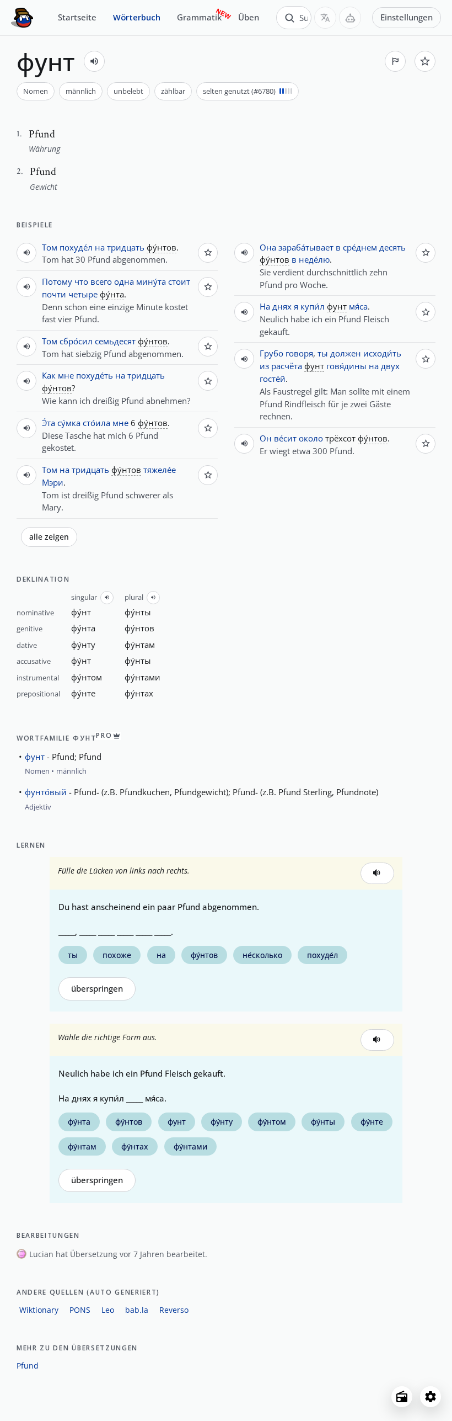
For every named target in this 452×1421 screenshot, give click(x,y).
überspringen (97, 988)
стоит (179, 281)
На (265, 306)
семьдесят (115, 341)
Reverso (174, 1310)
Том (49, 247)
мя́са (358, 306)
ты (323, 353)
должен (345, 353)
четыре (83, 294)
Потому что (65, 281)
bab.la (136, 1310)
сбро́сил (76, 341)
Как (49, 375)
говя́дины (346, 365)
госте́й (273, 378)
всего (101, 281)
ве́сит (285, 438)
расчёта (286, 365)
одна (124, 281)
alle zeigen (49, 537)
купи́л (312, 306)
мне (66, 375)
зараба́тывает (305, 247)
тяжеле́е (159, 469)
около (311, 438)
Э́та (48, 422)
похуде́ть (94, 375)
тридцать (125, 247)
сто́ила (96, 422)
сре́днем (360, 247)
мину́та (151, 281)
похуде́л (76, 247)
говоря (299, 353)
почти (54, 294)
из (264, 365)
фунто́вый (46, 791)
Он (266, 438)
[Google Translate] (325, 18)
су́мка (68, 422)
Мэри (52, 482)
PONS (79, 1310)
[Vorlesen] (94, 61)
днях (282, 306)
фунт (35, 756)
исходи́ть (382, 353)
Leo (107, 1310)
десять (392, 247)
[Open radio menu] (401, 1396)
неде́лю (314, 259)
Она (268, 247)
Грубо (271, 353)
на (100, 247)
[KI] (350, 18)
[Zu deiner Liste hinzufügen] (425, 61)
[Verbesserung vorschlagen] (395, 61)
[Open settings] (430, 1396)
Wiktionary (38, 1310)
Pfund (28, 1365)
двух (390, 365)
